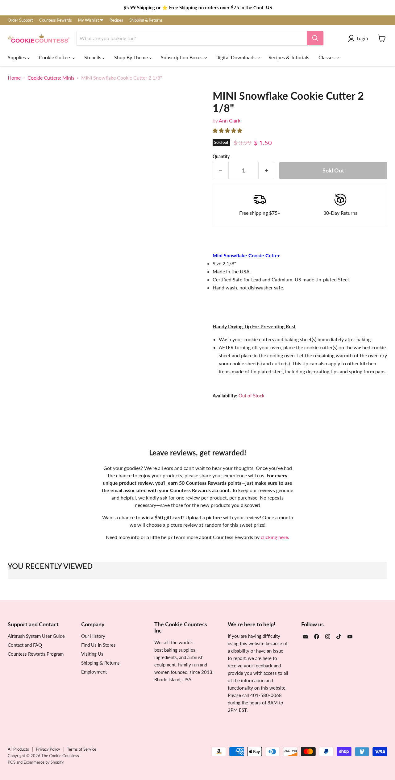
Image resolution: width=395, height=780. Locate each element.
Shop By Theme (131, 57)
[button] (228, 130)
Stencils (93, 57)
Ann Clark (229, 120)
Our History (93, 636)
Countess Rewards (55, 20)
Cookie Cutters (56, 57)
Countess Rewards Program (36, 654)
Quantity (221, 156)
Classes (327, 57)
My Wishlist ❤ (90, 20)
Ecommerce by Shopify (43, 762)
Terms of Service (81, 749)
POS (11, 762)
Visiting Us (92, 654)
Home (14, 78)
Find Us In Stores (98, 645)
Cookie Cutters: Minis (50, 78)
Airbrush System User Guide (36, 636)
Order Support (20, 20)
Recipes (116, 20)
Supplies (17, 57)
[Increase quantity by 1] (266, 170)
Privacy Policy (48, 749)
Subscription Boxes (182, 57)
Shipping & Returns (146, 20)
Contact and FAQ (25, 645)
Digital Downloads (236, 57)
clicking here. (275, 537)
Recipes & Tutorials (288, 57)
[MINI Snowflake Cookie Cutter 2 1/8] (19, 302)
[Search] (315, 38)
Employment (94, 671)
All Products (18, 749)
